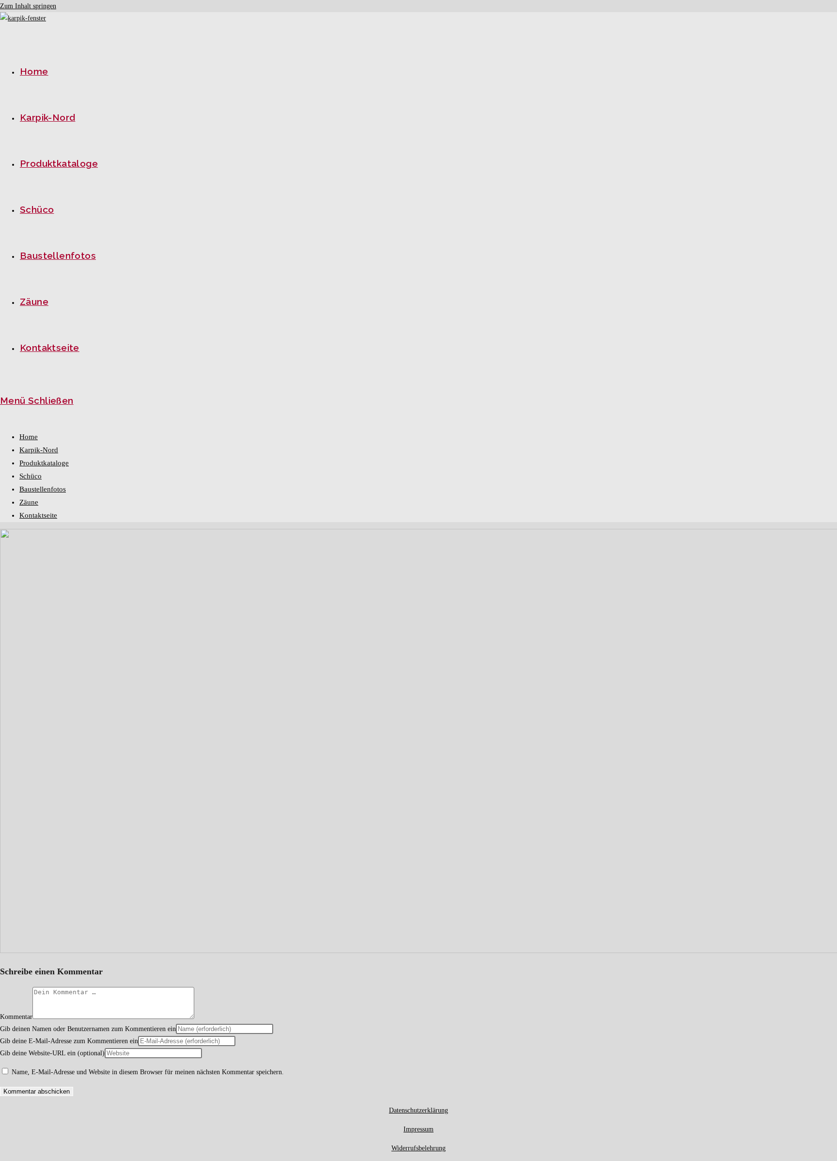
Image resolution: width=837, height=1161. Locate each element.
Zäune (28, 502)
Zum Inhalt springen (28, 6)
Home (28, 437)
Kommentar (16, 1016)
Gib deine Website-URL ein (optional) (52, 1053)
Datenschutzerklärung (418, 1110)
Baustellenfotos (42, 489)
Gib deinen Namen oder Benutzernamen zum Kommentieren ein (88, 1029)
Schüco (30, 476)
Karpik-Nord (38, 450)
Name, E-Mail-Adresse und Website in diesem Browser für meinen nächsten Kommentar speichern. (148, 1072)
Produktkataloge (44, 463)
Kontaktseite (38, 515)
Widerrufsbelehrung (418, 1148)
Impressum (418, 1129)
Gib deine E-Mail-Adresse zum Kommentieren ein (69, 1041)
